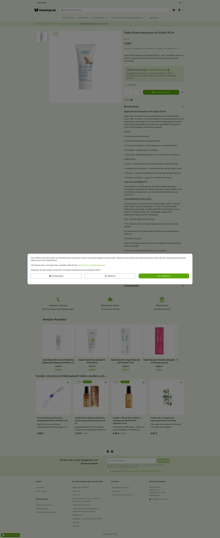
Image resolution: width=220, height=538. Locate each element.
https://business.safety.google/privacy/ (91, 265)
